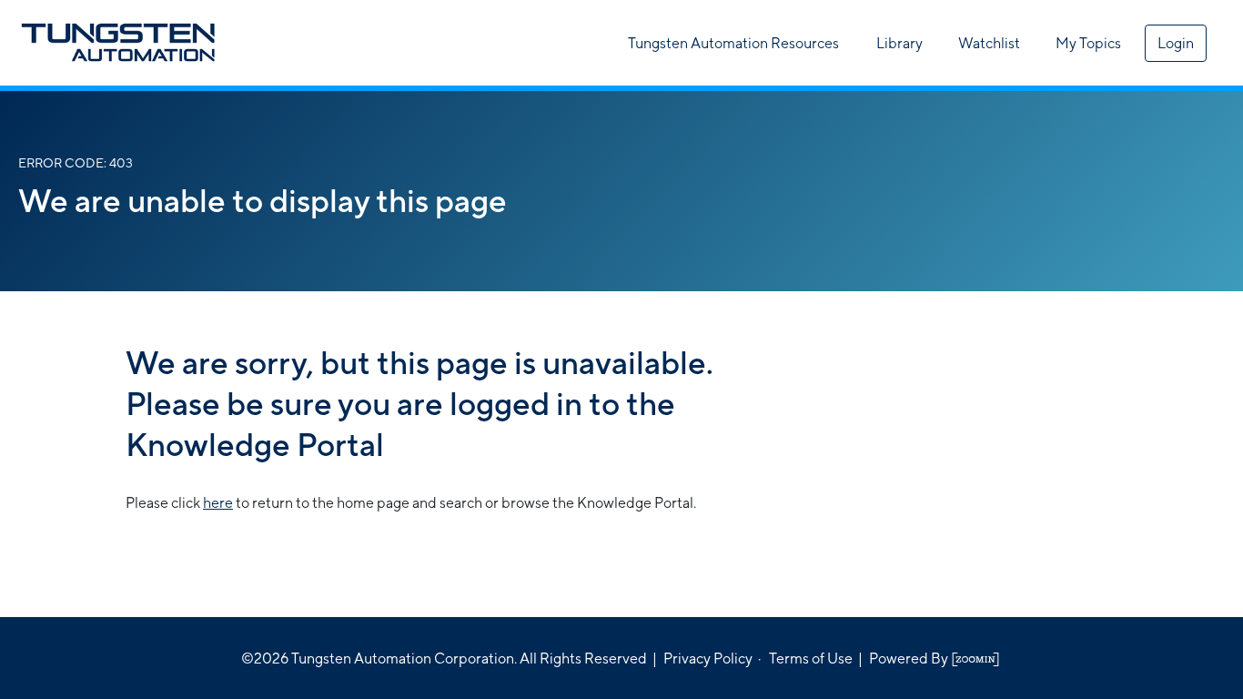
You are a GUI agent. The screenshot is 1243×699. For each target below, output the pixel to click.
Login (1175, 43)
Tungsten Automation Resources (733, 43)
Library (899, 43)
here (218, 503)
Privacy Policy (708, 658)
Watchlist (989, 43)
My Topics (1088, 43)
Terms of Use (811, 658)
